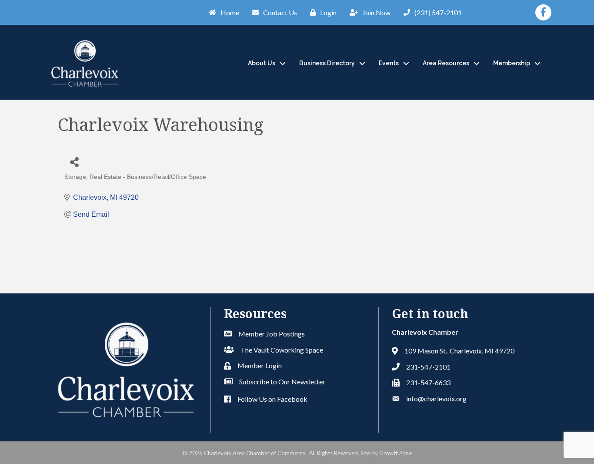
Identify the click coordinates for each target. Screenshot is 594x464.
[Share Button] (74, 161)
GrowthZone (395, 453)
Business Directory (327, 63)
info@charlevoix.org (436, 398)
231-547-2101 (428, 367)
